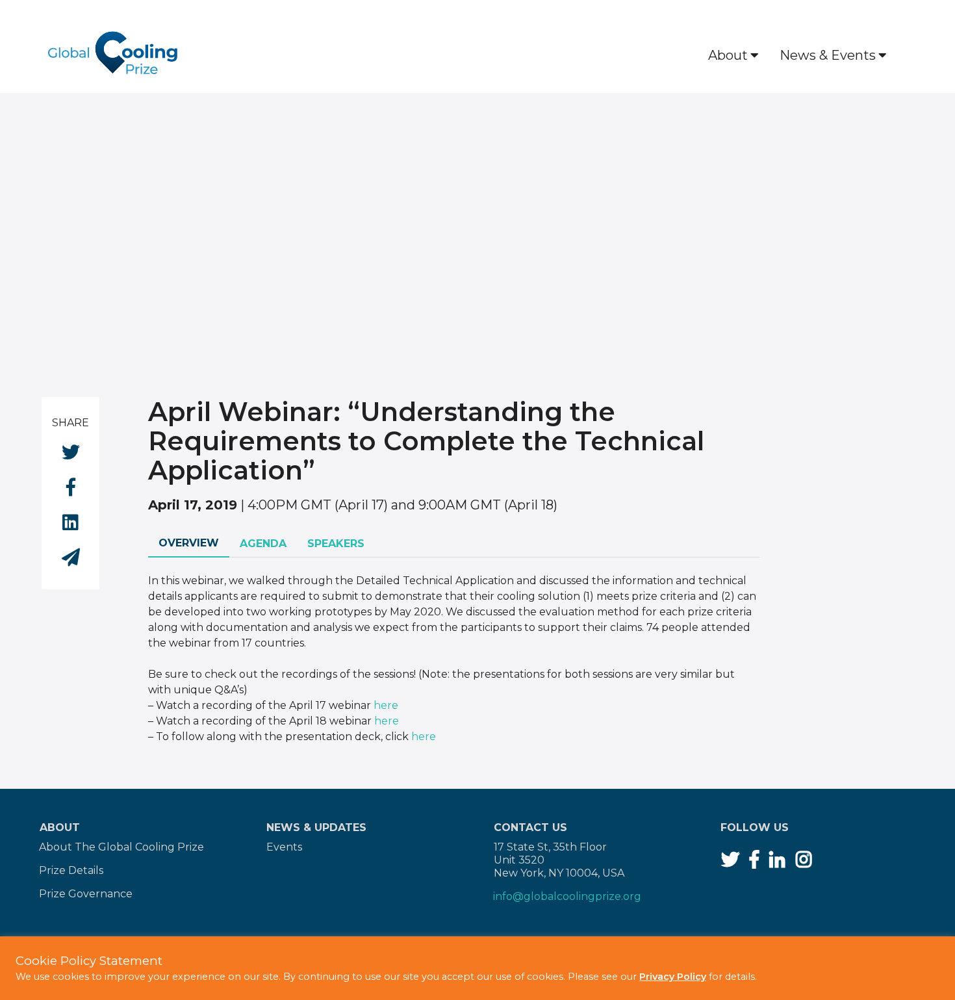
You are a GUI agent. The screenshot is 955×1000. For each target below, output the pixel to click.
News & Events (828, 55)
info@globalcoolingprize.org (567, 896)
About (728, 55)
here (386, 705)
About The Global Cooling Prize (121, 847)
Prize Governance (86, 894)
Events (284, 847)
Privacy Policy (672, 976)
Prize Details (71, 870)
